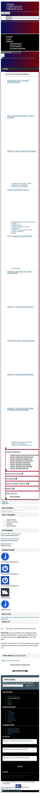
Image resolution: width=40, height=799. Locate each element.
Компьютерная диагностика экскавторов (24, 455)
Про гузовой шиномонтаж (10, 535)
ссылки (10, 721)
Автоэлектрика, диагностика (20, 341)
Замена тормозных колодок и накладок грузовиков (22, 442)
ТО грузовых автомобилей (19, 236)
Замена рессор (17, 225)
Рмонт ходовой (12, 521)
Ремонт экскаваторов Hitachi (20, 462)
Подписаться (30, 685)
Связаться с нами (13, 728)
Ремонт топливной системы (20, 307)
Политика (11, 714)
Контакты (11, 718)
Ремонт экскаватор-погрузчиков (21, 460)
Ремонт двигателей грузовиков (21, 151)
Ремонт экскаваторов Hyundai (20, 464)
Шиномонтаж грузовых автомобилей (17, 81)
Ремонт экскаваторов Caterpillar (21, 466)
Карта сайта (12, 720)
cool (2, 617)
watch (3, 619)
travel (34, 617)
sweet (15, 617)
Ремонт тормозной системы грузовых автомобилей (20, 409)
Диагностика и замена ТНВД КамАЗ (16, 759)
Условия (10, 716)
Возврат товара (13, 730)
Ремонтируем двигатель (9, 540)
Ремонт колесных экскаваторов (21, 458)
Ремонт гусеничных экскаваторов (21, 457)
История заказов (13, 731)
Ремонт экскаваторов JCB (19, 468)
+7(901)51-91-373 (13, 696)
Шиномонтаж (11, 519)
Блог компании (15, 496)
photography (22, 617)
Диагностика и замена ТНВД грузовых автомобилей (21, 184)
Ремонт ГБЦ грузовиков (20, 186)
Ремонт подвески (18, 231)
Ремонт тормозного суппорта (22, 445)
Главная (5, 502)
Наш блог (5, 503)
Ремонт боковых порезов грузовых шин (17, 742)
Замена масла (16, 268)
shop (37, 617)
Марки (10, 702)
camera (29, 617)
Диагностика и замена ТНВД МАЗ (15, 751)
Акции (10, 700)
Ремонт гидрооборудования (20, 374)
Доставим (11, 712)
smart (11, 617)
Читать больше (19, 671)
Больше (14, 233)
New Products (11, 525)
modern (6, 617)
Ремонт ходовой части (18, 190)
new (6, 619)
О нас (9, 711)
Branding (10, 523)
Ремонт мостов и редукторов (22, 229)
